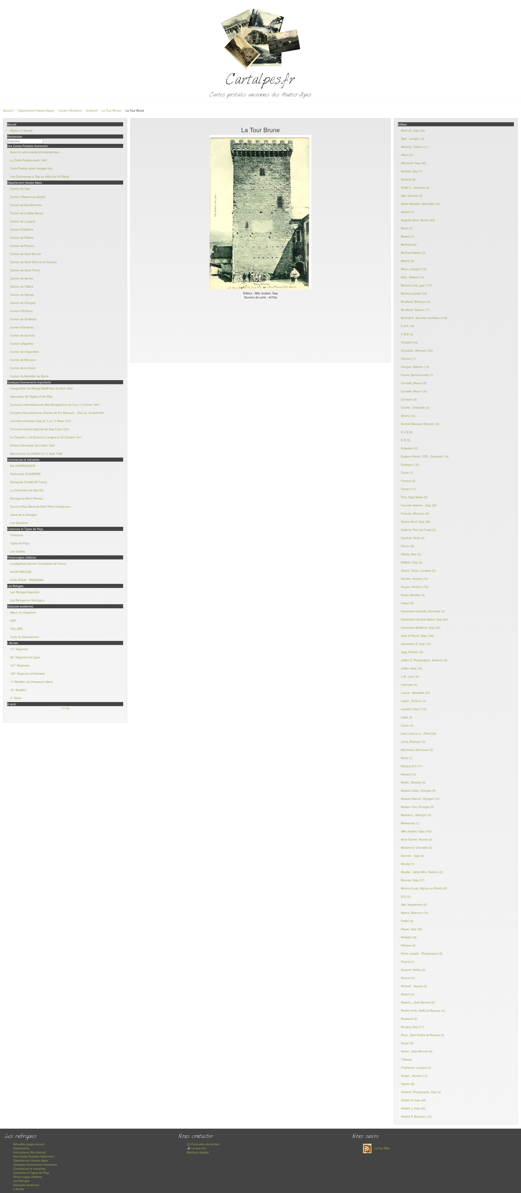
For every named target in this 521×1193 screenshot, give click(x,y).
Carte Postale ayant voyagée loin (31, 168)
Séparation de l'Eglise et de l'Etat (31, 396)
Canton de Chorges (22, 303)
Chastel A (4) (409, 342)
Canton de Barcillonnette (26, 205)
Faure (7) (407, 473)
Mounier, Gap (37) (413, 880)
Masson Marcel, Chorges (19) (420, 799)
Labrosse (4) (409, 684)
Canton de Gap (20, 189)
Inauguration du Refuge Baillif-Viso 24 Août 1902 (41, 388)
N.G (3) (405, 896)
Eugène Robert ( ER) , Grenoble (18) (425, 456)
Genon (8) (407, 546)
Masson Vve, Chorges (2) (417, 807)
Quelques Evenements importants (35, 1164)
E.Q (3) (405, 440)
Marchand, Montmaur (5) (417, 750)
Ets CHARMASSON (22, 466)
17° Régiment (19, 649)
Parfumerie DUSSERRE (25, 474)
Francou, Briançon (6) (415, 513)
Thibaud (406, 1059)
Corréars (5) (409, 399)
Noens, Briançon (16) (414, 913)
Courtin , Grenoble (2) (415, 407)
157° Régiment (20, 665)
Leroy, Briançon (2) (413, 742)
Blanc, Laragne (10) (414, 269)
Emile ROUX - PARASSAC (27, 580)
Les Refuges (21, 1181)
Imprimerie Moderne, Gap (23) (420, 627)
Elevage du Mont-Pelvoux (26, 498)
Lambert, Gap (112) (414, 709)
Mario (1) (407, 758)
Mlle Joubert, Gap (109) (416, 831)
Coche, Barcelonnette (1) (417, 375)
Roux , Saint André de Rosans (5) (422, 1035)
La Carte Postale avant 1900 (28, 160)
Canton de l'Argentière (24, 352)
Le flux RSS (382, 1148)
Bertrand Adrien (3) (413, 253)
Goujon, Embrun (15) (414, 587)
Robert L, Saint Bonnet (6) (418, 1002)
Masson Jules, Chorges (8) (418, 790)
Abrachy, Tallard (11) (414, 147)
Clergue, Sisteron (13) (415, 367)
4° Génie (16, 698)
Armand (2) (408, 179)
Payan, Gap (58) (411, 929)
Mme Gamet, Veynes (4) (416, 839)
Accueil (7, 110)
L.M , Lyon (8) (410, 676)
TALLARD (16, 629)
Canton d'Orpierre (21, 229)
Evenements (21, 1148)
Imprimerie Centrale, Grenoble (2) (423, 611)
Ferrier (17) (408, 489)
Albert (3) (407, 155)
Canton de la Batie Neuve (26, 213)
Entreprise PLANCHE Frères (28, 482)
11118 (65, 708)
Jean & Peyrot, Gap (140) (417, 636)
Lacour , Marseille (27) (415, 693)
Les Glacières (19, 523)
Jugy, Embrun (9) (412, 652)
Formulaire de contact (205, 1144)
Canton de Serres (21, 278)
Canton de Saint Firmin (25, 270)
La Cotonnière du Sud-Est (27, 490)
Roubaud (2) (409, 1019)
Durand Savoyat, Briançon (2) (420, 424)
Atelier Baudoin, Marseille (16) (420, 204)
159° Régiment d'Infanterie (27, 673)
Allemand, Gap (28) (413, 163)
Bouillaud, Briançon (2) (415, 301)
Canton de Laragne (22, 221)
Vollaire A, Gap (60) (413, 1100)
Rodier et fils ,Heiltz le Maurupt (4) (423, 1010)
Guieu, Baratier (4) (413, 595)
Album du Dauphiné (23, 612)
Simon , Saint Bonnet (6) (416, 1051)
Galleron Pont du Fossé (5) (418, 530)
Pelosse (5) (408, 945)
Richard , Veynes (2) (414, 986)
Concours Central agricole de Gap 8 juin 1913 (39, 429)
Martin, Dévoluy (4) (413, 782)
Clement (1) (408, 359)
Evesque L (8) (410, 464)
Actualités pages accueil (28, 1144)
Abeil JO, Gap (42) (413, 130)
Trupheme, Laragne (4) (416, 1067)
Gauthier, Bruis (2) (413, 538)
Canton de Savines (22, 335)
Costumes (16, 535)
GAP (13, 621)
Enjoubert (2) (409, 448)
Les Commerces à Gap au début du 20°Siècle (39, 176)
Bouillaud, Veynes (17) (415, 310)
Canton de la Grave (22, 368)
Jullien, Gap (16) (411, 668)
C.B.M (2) (407, 334)
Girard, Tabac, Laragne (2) (418, 570)
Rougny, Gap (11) (412, 1027)
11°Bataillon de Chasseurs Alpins (31, 682)
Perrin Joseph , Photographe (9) (421, 953)
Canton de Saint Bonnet (25, 254)
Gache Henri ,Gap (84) (415, 521)
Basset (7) (407, 236)
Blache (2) (407, 261)
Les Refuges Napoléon (25, 592)
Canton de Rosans (22, 246)
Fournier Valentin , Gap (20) (419, 505)
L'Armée (18, 1189)
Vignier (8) (407, 1084)
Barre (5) (407, 228)
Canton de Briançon (23, 360)
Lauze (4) (407, 725)
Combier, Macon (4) (414, 391)
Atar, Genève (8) (411, 196)
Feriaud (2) (408, 481)
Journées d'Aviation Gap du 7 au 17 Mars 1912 (40, 421)
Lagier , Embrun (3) (413, 701)
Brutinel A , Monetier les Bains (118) (424, 318)
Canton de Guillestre (23, 319)
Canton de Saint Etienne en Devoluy (33, 262)
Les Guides (17, 551)
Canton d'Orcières (22, 327)
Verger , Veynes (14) (414, 1076)
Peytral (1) (407, 962)
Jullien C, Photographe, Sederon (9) (424, 660)
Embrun (91, 110)
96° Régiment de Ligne (25, 657)
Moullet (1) (408, 864)
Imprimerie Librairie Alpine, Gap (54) (424, 619)
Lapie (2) (407, 717)
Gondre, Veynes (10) (414, 579)
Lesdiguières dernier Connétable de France (38, 563)
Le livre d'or (198, 1148)
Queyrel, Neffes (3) (413, 970)
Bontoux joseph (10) (414, 293)
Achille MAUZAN (20, 572)
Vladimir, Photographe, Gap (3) (421, 1092)
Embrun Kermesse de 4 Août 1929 (32, 445)
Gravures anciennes (26, 1185)
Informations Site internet (29, 1152)
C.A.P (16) (407, 326)
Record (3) (408, 978)
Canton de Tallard (21, 286)
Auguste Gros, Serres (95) (418, 220)
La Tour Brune (111, 110)
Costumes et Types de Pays (31, 1173)
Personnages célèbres (27, 1177)
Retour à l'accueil (21, 130)
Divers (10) (408, 416)
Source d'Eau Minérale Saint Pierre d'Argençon (40, 506)
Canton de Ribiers (21, 238)
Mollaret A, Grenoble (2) (416, 847)
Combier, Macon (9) (414, 383)
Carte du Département (24, 637)
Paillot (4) (407, 921)
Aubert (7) (407, 212)
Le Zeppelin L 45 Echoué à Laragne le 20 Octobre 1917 (46, 437)
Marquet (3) (408, 774)
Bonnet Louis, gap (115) (416, 285)
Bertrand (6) (409, 244)
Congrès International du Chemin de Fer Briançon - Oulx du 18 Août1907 (57, 413)
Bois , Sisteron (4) (412, 277)
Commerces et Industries (29, 1169)
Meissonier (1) (410, 823)
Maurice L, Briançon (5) (416, 815)
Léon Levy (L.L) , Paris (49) (418, 733)
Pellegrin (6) (409, 937)
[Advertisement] (260, 329)
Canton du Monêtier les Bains (29, 376)
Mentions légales (198, 1152)
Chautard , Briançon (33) (417, 350)
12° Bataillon (18, 690)
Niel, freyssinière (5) (414, 904)
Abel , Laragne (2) (412, 138)
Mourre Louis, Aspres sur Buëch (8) (424, 888)
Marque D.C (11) (412, 766)
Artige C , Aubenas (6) (415, 187)
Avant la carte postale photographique (34, 152)
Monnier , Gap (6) (412, 856)
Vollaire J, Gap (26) (413, 1108)
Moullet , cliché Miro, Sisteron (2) (422, 872)
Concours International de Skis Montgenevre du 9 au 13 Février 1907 (55, 405)
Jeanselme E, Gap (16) (416, 644)
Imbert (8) (407, 603)
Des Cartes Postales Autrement (33, 1156)
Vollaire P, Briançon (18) (416, 1116)
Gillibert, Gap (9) (411, 562)
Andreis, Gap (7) (411, 171)
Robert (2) (407, 994)
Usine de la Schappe (23, 515)
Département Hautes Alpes (35, 110)
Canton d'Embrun (69, 110)
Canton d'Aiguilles (21, 343)
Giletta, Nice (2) (411, 554)
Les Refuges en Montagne (27, 600)
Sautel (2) (407, 1043)
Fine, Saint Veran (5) (414, 497)
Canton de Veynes (22, 295)
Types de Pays (19, 543)
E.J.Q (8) (407, 432)
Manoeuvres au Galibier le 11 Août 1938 (36, 453)
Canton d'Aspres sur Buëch (27, 197)
